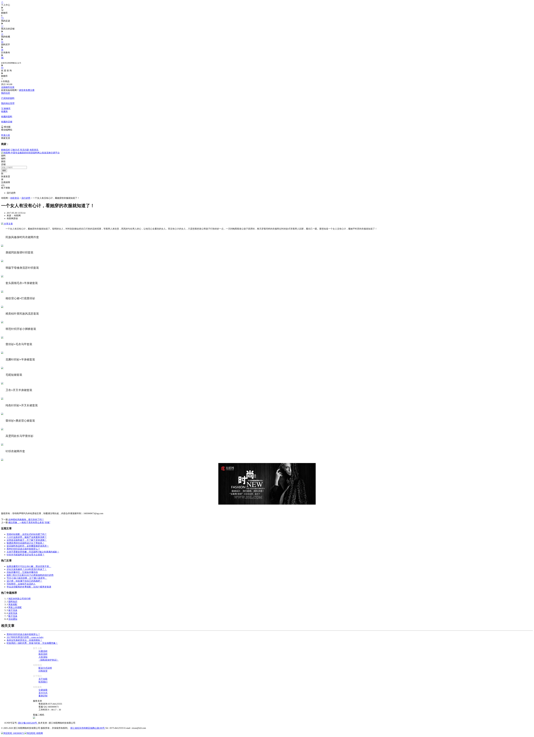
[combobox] (14, 167)
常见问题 (24, 150)
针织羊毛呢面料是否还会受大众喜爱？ (25, 555)
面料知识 (12, 601)
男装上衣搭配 (15, 607)
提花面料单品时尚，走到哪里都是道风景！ (28, 546)
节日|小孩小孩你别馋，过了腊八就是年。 (27, 578)
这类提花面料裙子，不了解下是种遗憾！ (27, 540)
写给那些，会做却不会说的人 (21, 584)
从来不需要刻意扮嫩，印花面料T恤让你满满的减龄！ (33, 552)
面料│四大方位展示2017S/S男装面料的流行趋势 (30, 575)
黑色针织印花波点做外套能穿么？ (23, 549)
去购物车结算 (7, 87)
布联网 (39, 733)
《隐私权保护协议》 (49, 660)
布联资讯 (33, 150)
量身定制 (43, 696)
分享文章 (8, 224)
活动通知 (12, 619)
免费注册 (30, 90)
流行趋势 (25, 198)
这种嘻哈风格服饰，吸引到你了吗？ (26, 519)
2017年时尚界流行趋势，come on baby (25, 637)
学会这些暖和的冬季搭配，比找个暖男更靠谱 (29, 587)
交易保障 (43, 690)
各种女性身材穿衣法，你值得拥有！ (24, 640)
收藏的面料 (6, 116)
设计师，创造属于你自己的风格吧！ (24, 581)
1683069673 (18, 733)
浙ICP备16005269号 (28, 723)
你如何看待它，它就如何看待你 (22, 572)
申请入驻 (5, 135)
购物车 (7, 108)
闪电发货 (43, 671)
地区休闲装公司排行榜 (19, 598)
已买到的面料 (7, 98)
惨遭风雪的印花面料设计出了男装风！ (25, 543)
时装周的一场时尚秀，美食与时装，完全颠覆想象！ (32, 643)
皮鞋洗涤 (12, 613)
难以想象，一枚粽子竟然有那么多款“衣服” (29, 522)
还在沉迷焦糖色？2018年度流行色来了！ (27, 569)
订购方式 (15, 150)
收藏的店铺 (6, 122)
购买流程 (43, 654)
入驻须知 (43, 657)
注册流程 (43, 651)
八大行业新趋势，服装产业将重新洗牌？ (27, 537)
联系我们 (43, 682)
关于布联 (43, 679)
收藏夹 (4, 111)
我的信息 (5, 93)
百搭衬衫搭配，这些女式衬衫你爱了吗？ (27, 534)
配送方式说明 (45, 668)
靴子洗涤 (12, 616)
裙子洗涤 (12, 610)
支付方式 (43, 693)
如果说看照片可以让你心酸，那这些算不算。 (29, 566)
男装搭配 (12, 604)
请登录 (22, 90)
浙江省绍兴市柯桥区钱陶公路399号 (87, 728)
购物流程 (5, 150)
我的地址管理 (7, 103)
